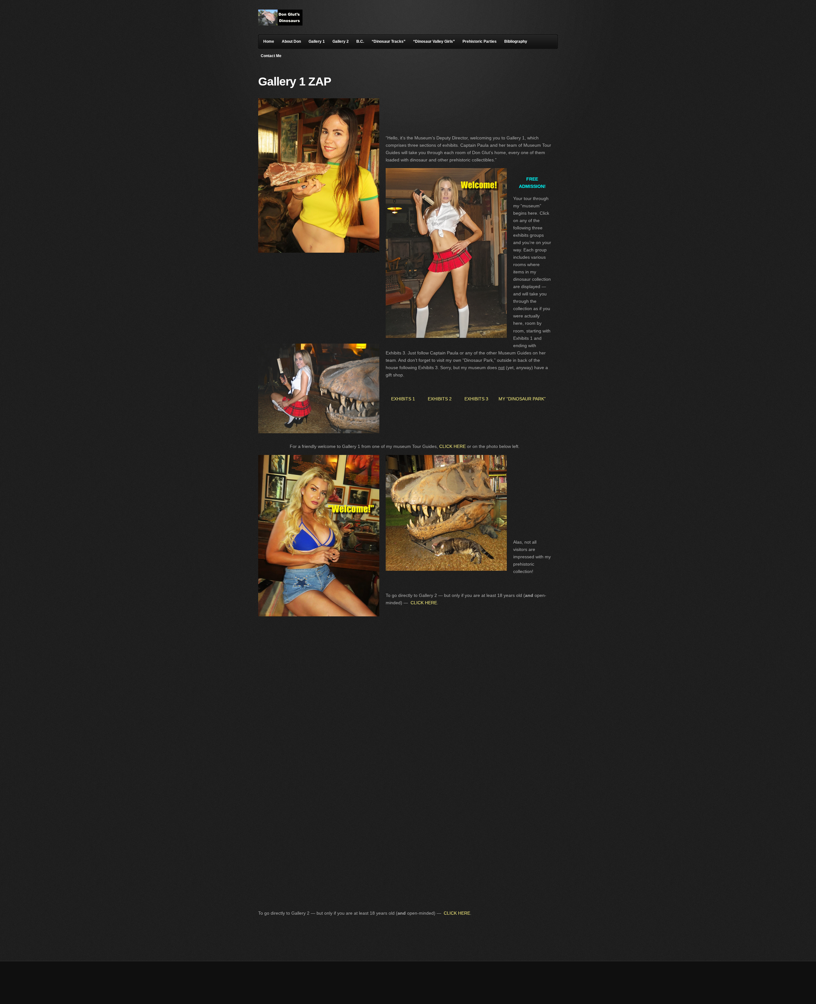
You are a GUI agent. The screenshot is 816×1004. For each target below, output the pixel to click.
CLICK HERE (452, 446)
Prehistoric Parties (480, 41)
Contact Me (271, 56)
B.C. (360, 41)
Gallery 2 (340, 41)
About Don (291, 41)
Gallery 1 (317, 41)
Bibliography (515, 41)
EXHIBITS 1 (403, 398)
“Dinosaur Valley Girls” (434, 41)
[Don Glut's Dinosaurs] (280, 23)
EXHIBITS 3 (477, 398)
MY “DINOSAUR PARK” (522, 398)
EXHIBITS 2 (440, 398)
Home (268, 41)
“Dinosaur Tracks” (388, 41)
